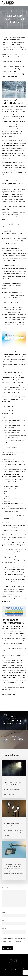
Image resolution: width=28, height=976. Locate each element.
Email (4, 920)
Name (4, 912)
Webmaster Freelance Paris (17, 969)
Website (4, 928)
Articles (14, 11)
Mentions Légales (19, 968)
